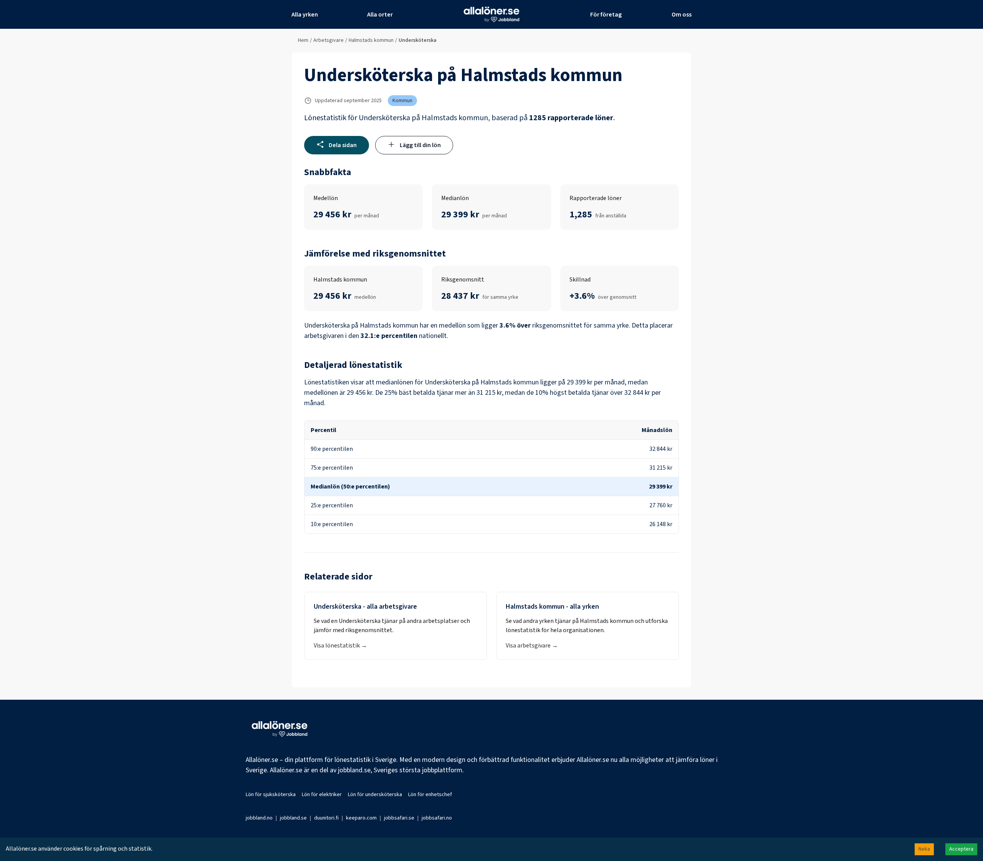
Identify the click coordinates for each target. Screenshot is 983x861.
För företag (606, 14)
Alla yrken (304, 14)
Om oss (682, 14)
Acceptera (961, 849)
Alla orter (380, 14)
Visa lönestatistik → (340, 645)
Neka (924, 849)
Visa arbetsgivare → (532, 645)
